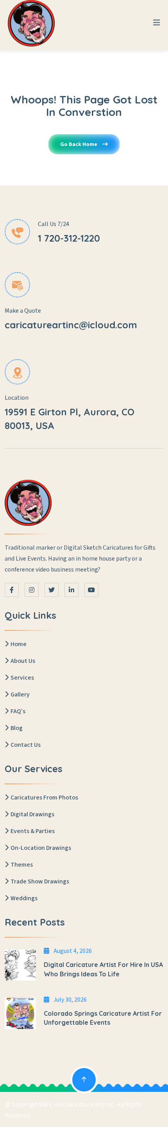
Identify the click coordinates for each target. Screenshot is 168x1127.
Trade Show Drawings (40, 881)
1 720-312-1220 (69, 238)
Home (19, 644)
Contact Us (26, 745)
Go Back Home (79, 144)
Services (22, 677)
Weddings (24, 898)
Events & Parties (33, 831)
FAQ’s (18, 711)
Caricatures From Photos (44, 797)
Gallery (20, 694)
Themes (22, 864)
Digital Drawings (32, 814)
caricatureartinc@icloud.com (71, 325)
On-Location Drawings (41, 848)
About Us (23, 661)
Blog (17, 728)
